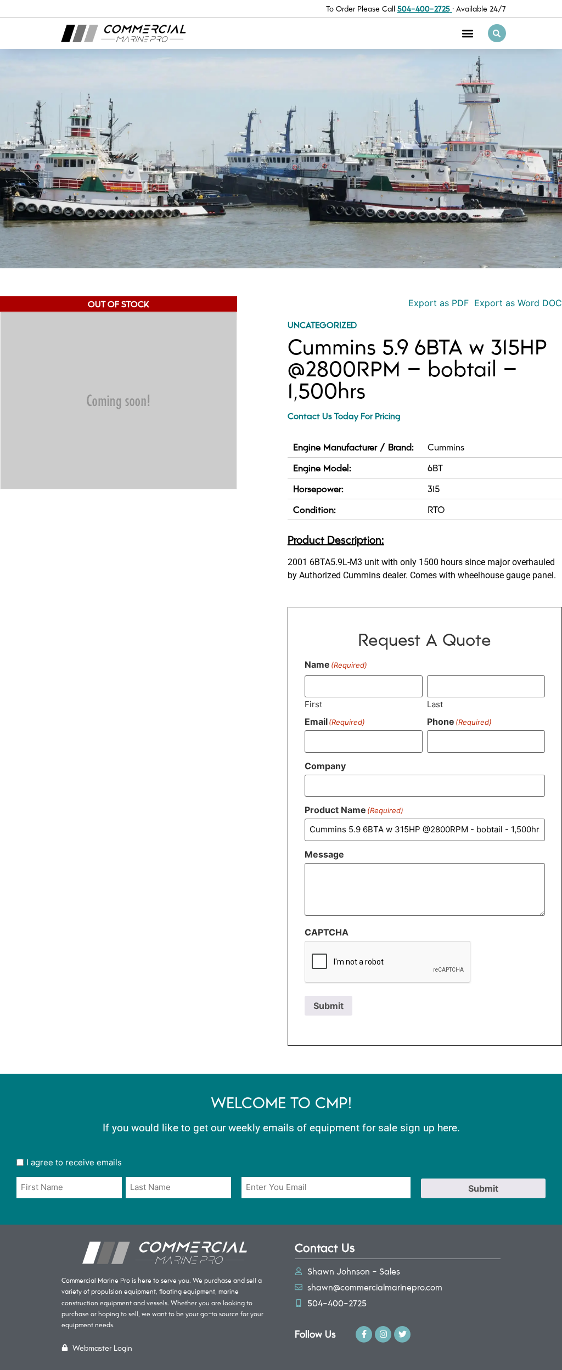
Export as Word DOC (518, 302)
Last (435, 703)
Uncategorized (322, 324)
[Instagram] (383, 1334)
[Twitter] (402, 1334)
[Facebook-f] (364, 1334)
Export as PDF (437, 302)
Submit (328, 1005)
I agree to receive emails (74, 1162)
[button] (468, 33)
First (313, 703)
